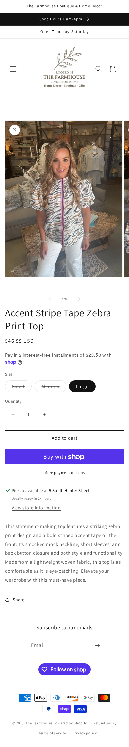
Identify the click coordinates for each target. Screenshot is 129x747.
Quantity (13, 401)
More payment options (64, 472)
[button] (13, 69)
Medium (54, 387)
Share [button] (19, 600)
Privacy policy (84, 733)
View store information (36, 508)
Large (82, 386)
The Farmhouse (39, 723)
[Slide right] (79, 299)
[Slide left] (50, 299)
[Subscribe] (97, 645)
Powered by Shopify (70, 723)
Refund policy (105, 723)
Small (22, 387)
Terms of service (52, 733)
